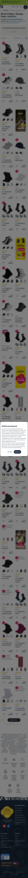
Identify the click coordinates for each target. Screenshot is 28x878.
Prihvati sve (17, 451)
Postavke (10, 451)
